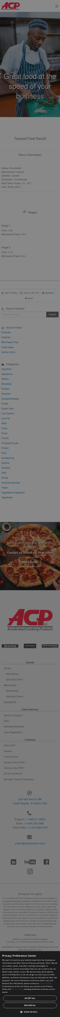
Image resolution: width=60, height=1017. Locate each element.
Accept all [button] (30, 998)
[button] (29, 1012)
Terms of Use (17, 989)
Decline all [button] (30, 1005)
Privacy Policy (45, 983)
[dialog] (30, 984)
